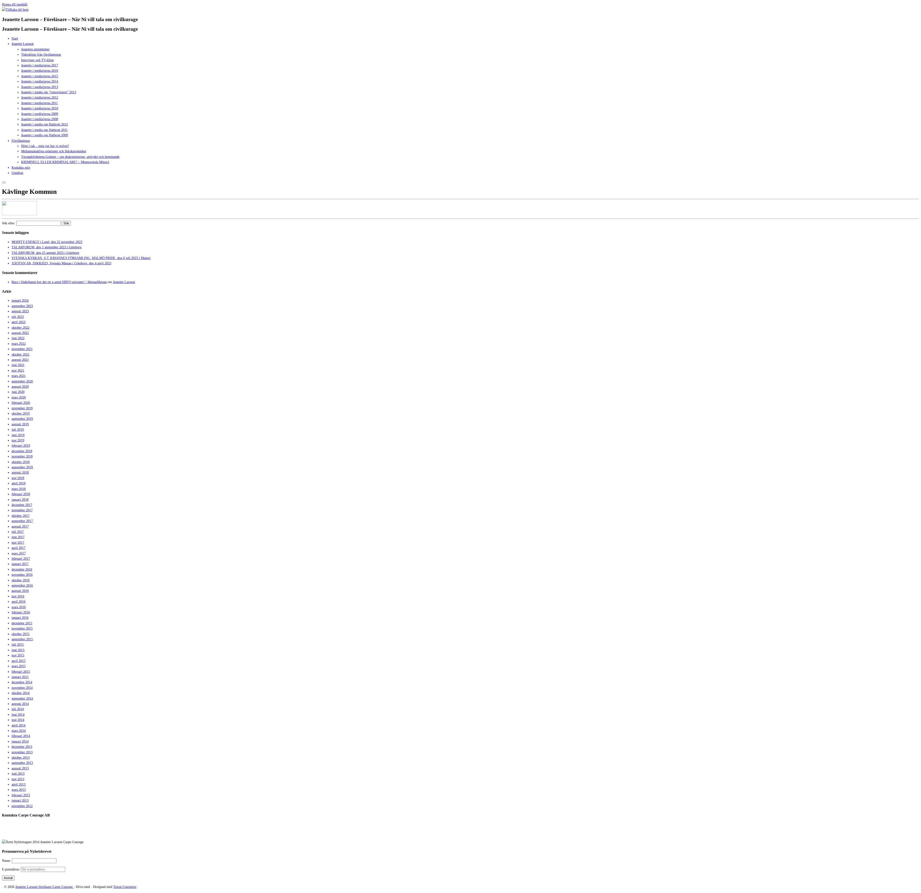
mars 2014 (19, 730)
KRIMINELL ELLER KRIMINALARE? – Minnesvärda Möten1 (65, 162)
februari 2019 (21, 445)
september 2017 (22, 521)
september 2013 (22, 763)
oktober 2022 (21, 327)
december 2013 (22, 747)
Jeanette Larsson (23, 44)
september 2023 (22, 306)
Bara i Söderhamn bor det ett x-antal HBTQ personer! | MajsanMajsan (59, 282)
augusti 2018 (20, 472)
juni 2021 (18, 365)
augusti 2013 (20, 768)
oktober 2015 (21, 634)
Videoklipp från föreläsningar (41, 54)
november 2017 (22, 510)
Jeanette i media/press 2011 (39, 103)
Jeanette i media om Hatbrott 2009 (44, 135)
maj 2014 (18, 720)
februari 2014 (21, 736)
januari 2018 (20, 499)
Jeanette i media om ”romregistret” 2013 (48, 92)
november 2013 (22, 752)
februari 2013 (21, 795)
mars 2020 (19, 397)
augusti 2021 (20, 360)
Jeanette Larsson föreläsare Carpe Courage (44, 887)
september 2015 (22, 639)
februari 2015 (21, 671)
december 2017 (22, 505)
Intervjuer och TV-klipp (37, 60)
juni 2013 (18, 773)
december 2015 (22, 623)
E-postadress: (11, 869)
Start (15, 38)
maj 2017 (18, 542)
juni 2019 (18, 435)
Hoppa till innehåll (14, 4)
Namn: (7, 861)
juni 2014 (18, 714)
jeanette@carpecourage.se (466, 833)
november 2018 (22, 456)
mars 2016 (19, 607)
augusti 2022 (20, 333)
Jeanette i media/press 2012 (39, 97)
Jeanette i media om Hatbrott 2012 (44, 124)
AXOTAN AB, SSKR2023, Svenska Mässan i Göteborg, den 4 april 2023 (61, 263)
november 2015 (22, 628)
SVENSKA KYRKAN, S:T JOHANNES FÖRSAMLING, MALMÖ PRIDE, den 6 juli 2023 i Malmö (81, 258)
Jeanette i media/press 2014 (39, 81)
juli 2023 (18, 317)
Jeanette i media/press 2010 (39, 108)
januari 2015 (20, 677)
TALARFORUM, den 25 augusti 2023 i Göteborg (45, 253)
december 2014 (22, 682)
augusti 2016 (20, 591)
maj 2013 (18, 779)
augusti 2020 (20, 386)
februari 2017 (21, 558)
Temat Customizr (124, 887)
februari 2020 (21, 403)
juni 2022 (18, 338)
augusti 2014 (20, 704)
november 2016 (22, 575)
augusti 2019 (20, 424)
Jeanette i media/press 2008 (39, 119)
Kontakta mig (21, 167)
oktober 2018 (21, 462)
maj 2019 (18, 440)
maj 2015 (18, 655)
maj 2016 (18, 596)
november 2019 (22, 408)
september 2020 (22, 381)
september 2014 (22, 698)
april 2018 (18, 483)
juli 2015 (18, 644)
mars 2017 (19, 553)
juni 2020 (18, 392)
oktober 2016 (21, 580)
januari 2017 (20, 564)
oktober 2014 (21, 693)
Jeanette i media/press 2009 (39, 114)
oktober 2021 (21, 354)
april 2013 (18, 784)
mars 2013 (19, 790)
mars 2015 (19, 666)
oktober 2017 (21, 516)
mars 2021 (19, 376)
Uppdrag (17, 173)
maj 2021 (18, 370)
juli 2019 (18, 429)
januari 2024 (20, 300)
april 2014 (18, 725)
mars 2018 (19, 489)
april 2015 (18, 661)
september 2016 (22, 585)
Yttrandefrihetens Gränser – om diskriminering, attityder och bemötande (70, 157)
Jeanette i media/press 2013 (39, 87)
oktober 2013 (21, 757)
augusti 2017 (20, 526)
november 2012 (22, 806)
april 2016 (18, 601)
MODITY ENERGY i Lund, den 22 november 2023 (47, 242)
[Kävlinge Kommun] (19, 214)
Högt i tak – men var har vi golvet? (45, 146)
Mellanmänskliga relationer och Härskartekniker (53, 151)
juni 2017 (18, 537)
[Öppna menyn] (4, 182)
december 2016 (22, 569)
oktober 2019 (21, 413)
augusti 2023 (20, 311)
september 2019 (22, 419)
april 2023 (18, 322)
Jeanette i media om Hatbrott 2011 (44, 130)
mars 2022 (19, 343)
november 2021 (22, 349)
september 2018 (22, 467)
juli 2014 (18, 709)
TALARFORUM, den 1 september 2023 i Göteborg (47, 247)
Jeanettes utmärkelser (35, 49)
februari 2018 (21, 494)
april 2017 (18, 548)
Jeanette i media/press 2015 (39, 76)
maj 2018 (18, 478)
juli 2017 (18, 532)
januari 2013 (20, 800)
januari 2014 (20, 741)
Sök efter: (8, 223)
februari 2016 (21, 612)
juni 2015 (18, 650)
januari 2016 (20, 617)
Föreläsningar (21, 141)
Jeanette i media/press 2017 (39, 65)
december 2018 (22, 451)
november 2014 (22, 688)
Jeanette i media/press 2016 (39, 70)
